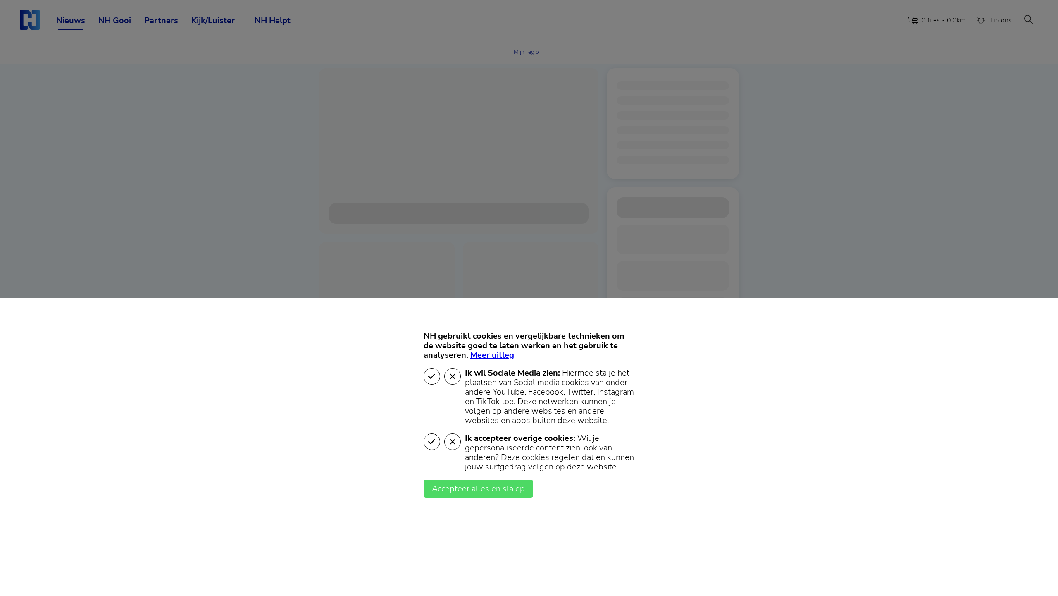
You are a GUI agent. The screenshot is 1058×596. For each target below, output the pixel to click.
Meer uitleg (492, 355)
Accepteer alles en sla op (478, 488)
